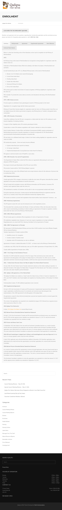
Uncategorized (6, 445)
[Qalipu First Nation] (11, 5)
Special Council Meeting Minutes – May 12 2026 (16, 387)
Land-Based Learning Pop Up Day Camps (14, 393)
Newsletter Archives (7, 439)
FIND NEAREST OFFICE (7, 496)
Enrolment (4, 418)
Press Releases (6, 442)
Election (4, 415)
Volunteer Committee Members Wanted (14, 396)
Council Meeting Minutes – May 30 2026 (14, 384)
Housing (4, 424)
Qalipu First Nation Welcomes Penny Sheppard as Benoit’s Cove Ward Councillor (24, 390)
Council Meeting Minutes (8, 409)
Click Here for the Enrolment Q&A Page (15, 30)
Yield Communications (39, 505)
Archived (4, 406)
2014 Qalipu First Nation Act (14, 309)
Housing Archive (6, 427)
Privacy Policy (5, 467)
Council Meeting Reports (8, 412)
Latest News (5, 430)
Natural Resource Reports (8, 436)
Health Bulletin (6, 421)
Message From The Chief (8, 433)
